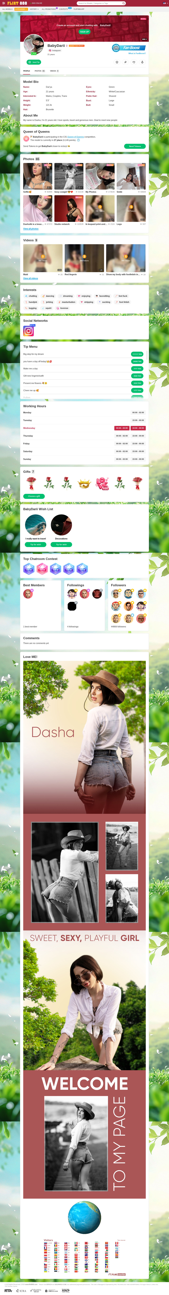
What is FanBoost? (137, 53)
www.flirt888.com (31, 1284)
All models (7, 9)
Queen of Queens (75, 137)
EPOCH (49, 1284)
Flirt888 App (79, 9)
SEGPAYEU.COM (60, 1284)
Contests (63, 9)
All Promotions (49, 9)
